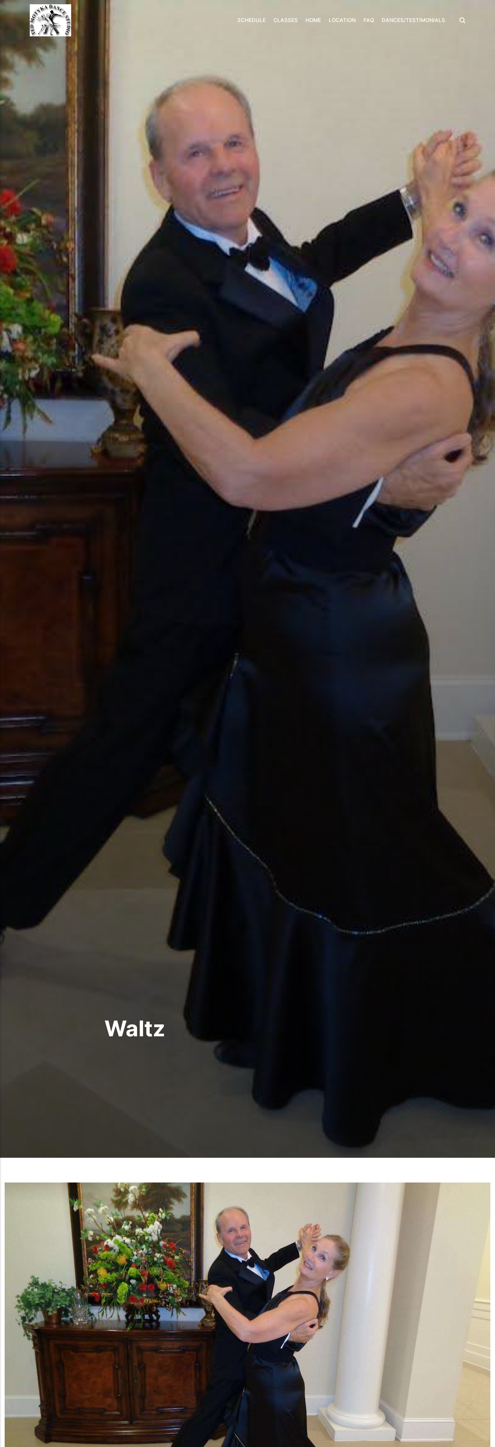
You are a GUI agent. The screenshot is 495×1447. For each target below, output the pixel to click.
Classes (285, 20)
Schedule (251, 20)
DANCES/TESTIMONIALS (413, 20)
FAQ (369, 20)
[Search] (460, 20)
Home (313, 20)
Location (342, 20)
